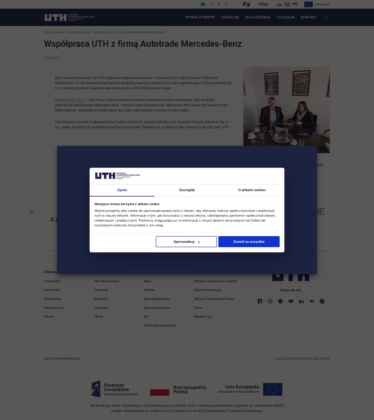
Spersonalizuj (184, 242)
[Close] (317, 146)
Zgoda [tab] (122, 190)
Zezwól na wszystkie (248, 242)
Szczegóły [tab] (187, 190)
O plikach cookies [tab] (252, 190)
